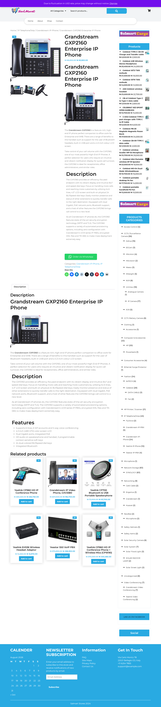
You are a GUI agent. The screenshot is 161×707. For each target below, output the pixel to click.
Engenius (130, 492)
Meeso (129, 267)
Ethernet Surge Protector (135, 367)
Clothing (128, 325)
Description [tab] (20, 287)
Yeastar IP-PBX (132, 453)
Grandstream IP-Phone (47, 30)
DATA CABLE (133, 392)
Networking (129, 481)
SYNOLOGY (131, 472)
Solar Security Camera (134, 540)
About (40, 21)
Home (30, 21)
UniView (129, 287)
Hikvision (130, 254)
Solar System (130, 547)
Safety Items (129, 533)
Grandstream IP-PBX (135, 427)
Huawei (129, 505)
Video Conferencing (133, 582)
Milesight (130, 274)
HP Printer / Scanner (133, 409)
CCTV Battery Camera (133, 318)
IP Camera (132, 301)
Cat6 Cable (130, 486)
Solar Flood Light (133, 551)
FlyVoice (129, 421)
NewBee (127, 514)
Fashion (127, 376)
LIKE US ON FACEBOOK (134, 617)
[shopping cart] (149, 11)
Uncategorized (130, 576)
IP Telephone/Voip (26, 30)
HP (127, 345)
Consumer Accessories (134, 360)
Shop (49, 21)
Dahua (129, 241)
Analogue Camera (136, 292)
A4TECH (129, 381)
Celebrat (129, 388)
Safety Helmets (130, 527)
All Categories (57, 11)
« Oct (12, 695)
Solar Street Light (134, 567)
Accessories (131, 329)
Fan (129, 399)
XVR (128, 310)
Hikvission (130, 261)
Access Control (130, 227)
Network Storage (131, 468)
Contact (59, 21)
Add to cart (26, 501)
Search (117, 11)
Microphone (129, 461)
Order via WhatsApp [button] (83, 257)
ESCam (129, 247)
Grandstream (131, 499)
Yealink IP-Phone (133, 446)
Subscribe (54, 687)
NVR (128, 280)
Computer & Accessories (135, 338)
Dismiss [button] (113, 3)
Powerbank (131, 352)
